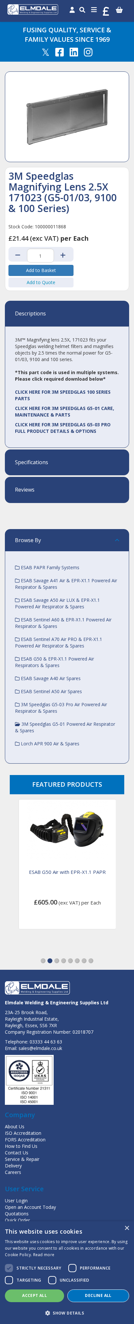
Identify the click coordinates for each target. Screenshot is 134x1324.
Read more (44, 1254)
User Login (16, 1200)
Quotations (17, 1213)
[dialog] (67, 1272)
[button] (43, 960)
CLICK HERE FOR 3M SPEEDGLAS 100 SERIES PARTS (63, 395)
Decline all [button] (98, 1295)
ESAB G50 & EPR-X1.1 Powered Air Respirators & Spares (54, 662)
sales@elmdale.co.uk (40, 1048)
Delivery (13, 1166)
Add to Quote (41, 282)
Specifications (31, 462)
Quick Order (17, 1220)
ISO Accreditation (23, 1133)
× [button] (126, 1228)
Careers (13, 1172)
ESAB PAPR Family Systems (49, 567)
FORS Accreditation (25, 1139)
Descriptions (30, 314)
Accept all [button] (34, 1295)
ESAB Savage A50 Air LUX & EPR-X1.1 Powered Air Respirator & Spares (57, 603)
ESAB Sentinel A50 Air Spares (51, 691)
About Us (14, 1126)
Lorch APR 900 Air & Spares (49, 743)
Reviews (24, 490)
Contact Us (16, 1152)
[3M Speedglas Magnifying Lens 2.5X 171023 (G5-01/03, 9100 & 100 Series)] (67, 117)
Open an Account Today (30, 1207)
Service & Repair (22, 1159)
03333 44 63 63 (46, 1042)
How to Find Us (21, 1146)
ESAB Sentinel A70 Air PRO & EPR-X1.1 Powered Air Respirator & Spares (58, 642)
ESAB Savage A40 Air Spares (50, 678)
